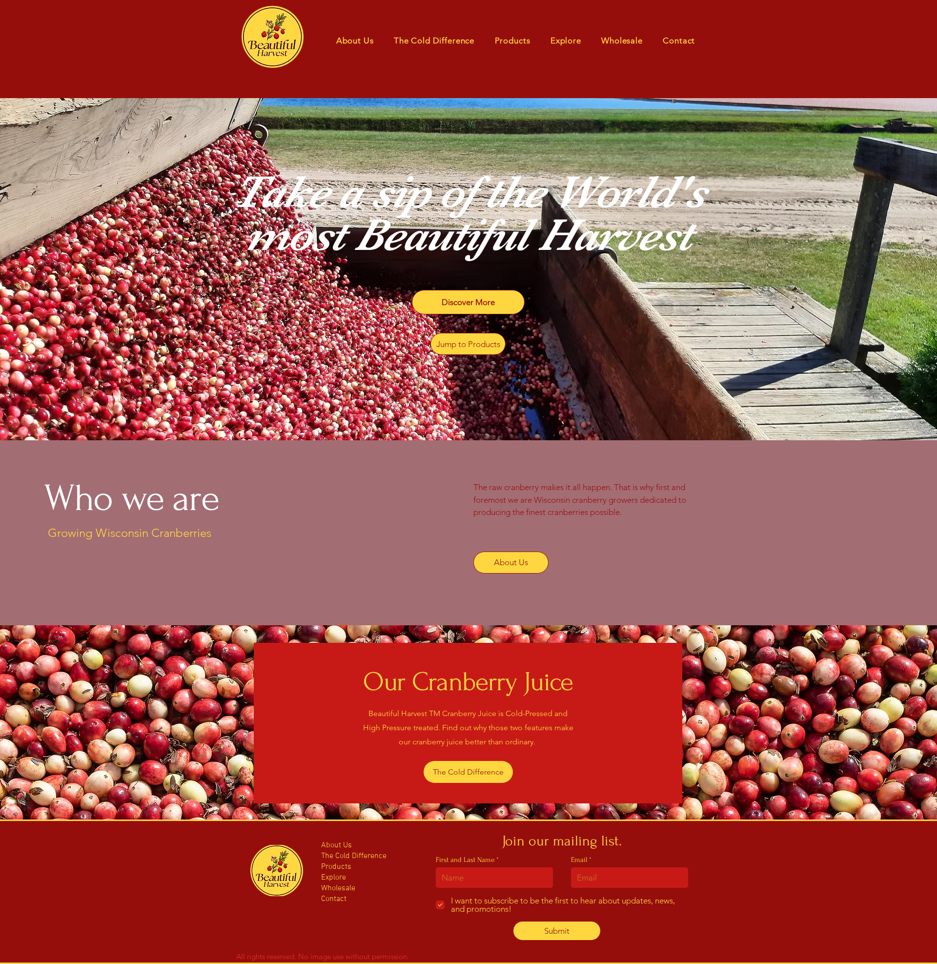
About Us (336, 845)
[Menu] (861, 13)
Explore (333, 877)
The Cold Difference (350, 856)
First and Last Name (465, 859)
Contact (333, 899)
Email (579, 859)
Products (336, 867)
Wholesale (338, 888)
